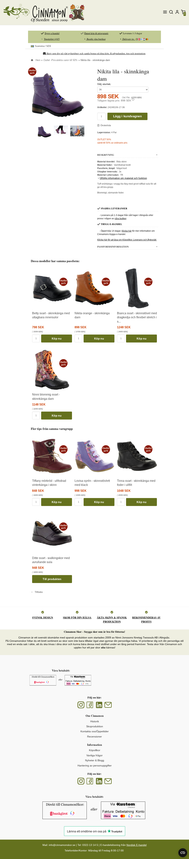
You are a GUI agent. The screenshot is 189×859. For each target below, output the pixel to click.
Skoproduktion (94, 726)
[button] (133, 99)
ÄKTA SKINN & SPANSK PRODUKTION (112, 619)
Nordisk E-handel (136, 844)
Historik (94, 721)
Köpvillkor (94, 750)
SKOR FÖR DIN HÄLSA (77, 617)
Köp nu (56, 338)
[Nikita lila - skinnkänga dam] (32, 71)
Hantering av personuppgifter (95, 765)
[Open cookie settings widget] (182, 852)
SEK (43, 46)
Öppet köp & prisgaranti (96, 33)
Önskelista (105, 125)
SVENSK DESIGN (42, 617)
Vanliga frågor (94, 755)
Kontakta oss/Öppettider (94, 731)
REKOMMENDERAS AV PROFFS (146, 619)
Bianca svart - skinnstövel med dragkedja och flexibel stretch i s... (137, 317)
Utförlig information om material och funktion (123, 178)
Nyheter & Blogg (94, 760)
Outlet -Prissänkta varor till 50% (60, 60)
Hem (37, 60)
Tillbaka (38, 592)
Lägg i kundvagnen (127, 116)
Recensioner (94, 736)
